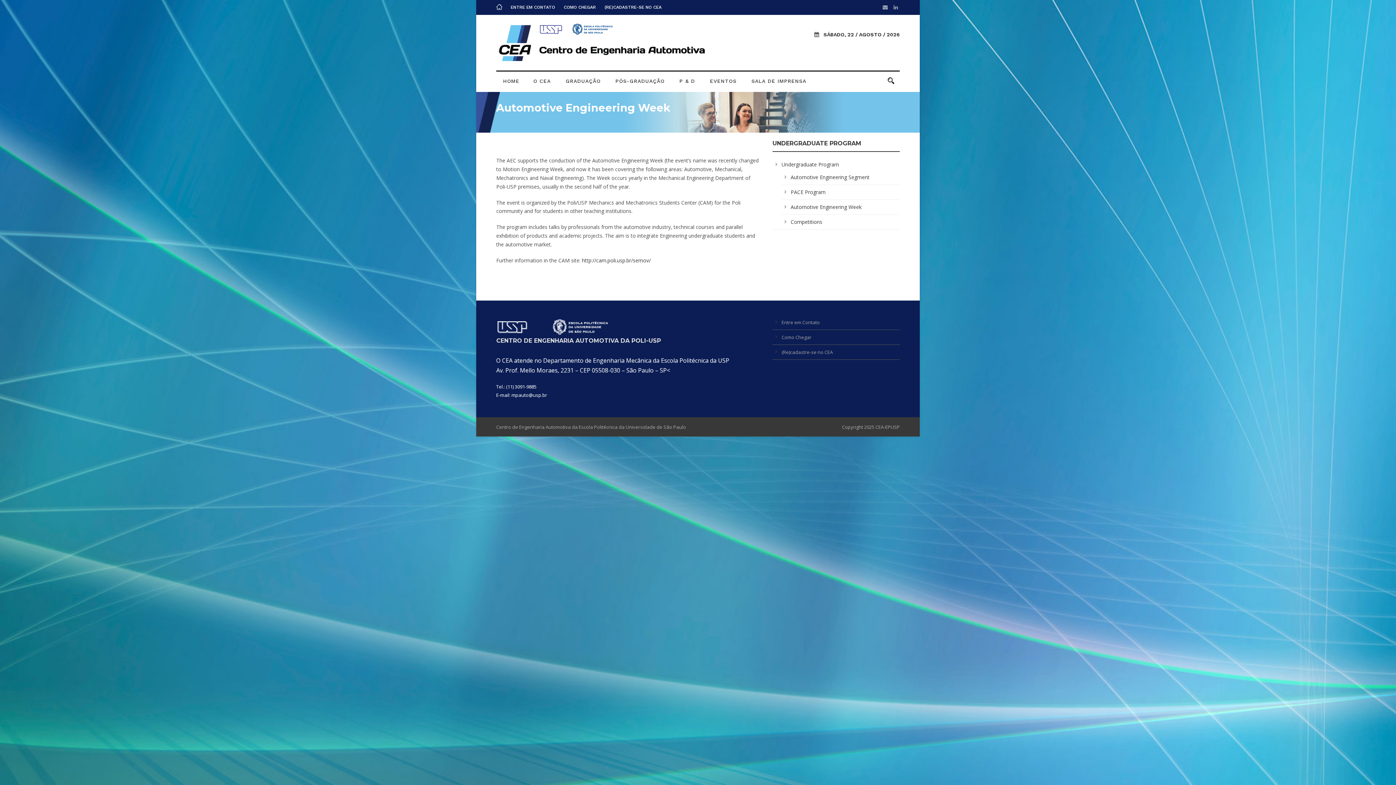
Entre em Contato (533, 7)
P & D (687, 81)
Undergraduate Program (810, 164)
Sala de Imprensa (778, 81)
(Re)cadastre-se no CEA (633, 7)
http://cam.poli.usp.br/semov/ (616, 260)
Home (511, 81)
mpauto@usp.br (529, 395)
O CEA (542, 81)
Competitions (806, 221)
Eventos (723, 81)
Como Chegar (580, 7)
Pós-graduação (640, 81)
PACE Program (808, 192)
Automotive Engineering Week (826, 207)
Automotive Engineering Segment (830, 177)
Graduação (583, 81)
